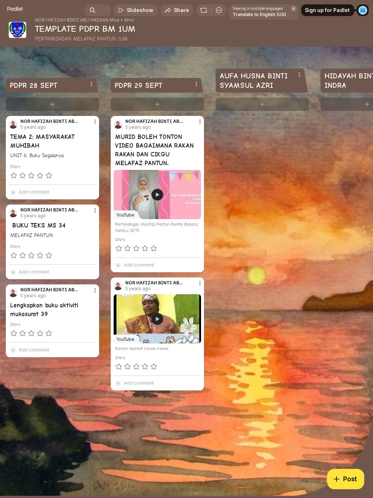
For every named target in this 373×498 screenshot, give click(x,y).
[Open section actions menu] (91, 83)
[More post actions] (90, 124)
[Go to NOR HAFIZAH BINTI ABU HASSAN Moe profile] (13, 124)
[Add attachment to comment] (13, 192)
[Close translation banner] (294, 9)
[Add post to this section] (52, 104)
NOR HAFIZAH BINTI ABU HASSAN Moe (77, 20)
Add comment (34, 192)
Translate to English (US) (259, 14)
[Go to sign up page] (363, 10)
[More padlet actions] (219, 10)
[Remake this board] (203, 10)
